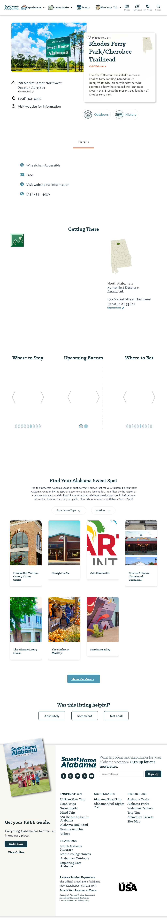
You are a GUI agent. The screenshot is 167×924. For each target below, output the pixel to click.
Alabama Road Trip (107, 799)
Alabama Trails (138, 799)
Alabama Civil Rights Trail (109, 805)
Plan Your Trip (109, 7)
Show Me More (82, 679)
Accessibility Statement (69, 898)
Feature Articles (71, 829)
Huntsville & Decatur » (123, 287)
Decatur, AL (115, 291)
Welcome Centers (140, 808)
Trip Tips (133, 812)
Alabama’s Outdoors (74, 858)
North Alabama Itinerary (71, 847)
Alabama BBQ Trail (74, 825)
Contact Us (84, 898)
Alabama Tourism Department (77, 877)
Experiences (33, 7)
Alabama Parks (138, 803)
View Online (16, 852)
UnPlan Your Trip (72, 799)
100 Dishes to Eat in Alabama (74, 818)
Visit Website (96, 66)
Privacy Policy (83, 900)
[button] (13, 398)
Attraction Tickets (140, 817)
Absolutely (51, 716)
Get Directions (24, 91)
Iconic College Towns (75, 854)
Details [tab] (83, 142)
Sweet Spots (69, 808)
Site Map (133, 821)
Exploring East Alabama (70, 864)
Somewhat (84, 716)
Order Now (16, 844)
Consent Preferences (68, 900)
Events (86, 7)
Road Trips (68, 803)
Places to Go (61, 7)
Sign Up (153, 774)
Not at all (116, 716)
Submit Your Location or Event (78, 890)
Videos (65, 833)
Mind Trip (67, 812)
